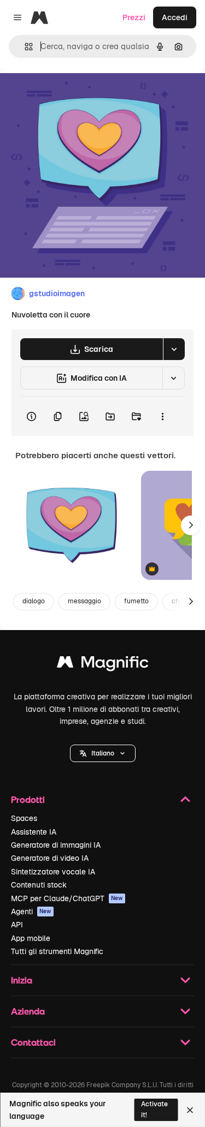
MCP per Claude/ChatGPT (67, 898)
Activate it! (154, 1109)
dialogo (33, 601)
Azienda (28, 1011)
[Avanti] (191, 525)
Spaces (24, 818)
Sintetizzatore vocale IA (53, 872)
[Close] (190, 1110)
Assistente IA (33, 832)
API (17, 925)
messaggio (84, 601)
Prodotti (28, 799)
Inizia (21, 980)
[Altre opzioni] (162, 416)
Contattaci (33, 1042)
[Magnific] (103, 664)
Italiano (102, 753)
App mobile (30, 938)
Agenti (31, 911)
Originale (72, 93)
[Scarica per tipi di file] (174, 349)
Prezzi (133, 17)
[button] (103, 753)
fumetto (136, 601)
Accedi (175, 17)
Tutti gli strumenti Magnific (57, 951)
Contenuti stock (39, 885)
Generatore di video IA (50, 858)
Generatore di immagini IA (56, 845)
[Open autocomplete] (24, 47)
